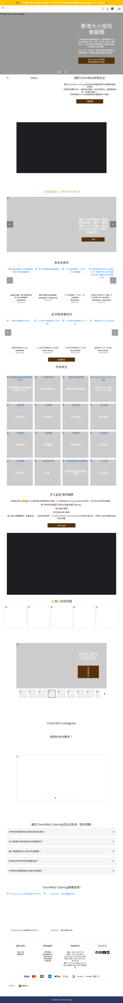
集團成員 (20, 954)
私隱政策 (47, 961)
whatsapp (61, 525)
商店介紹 (20, 952)
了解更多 (90, 101)
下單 (93, 241)
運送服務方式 (48, 954)
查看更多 (88, 671)
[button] (61, 832)
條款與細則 (48, 958)
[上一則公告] (3, 3)
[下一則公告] (120, 3)
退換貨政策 (48, 956)
